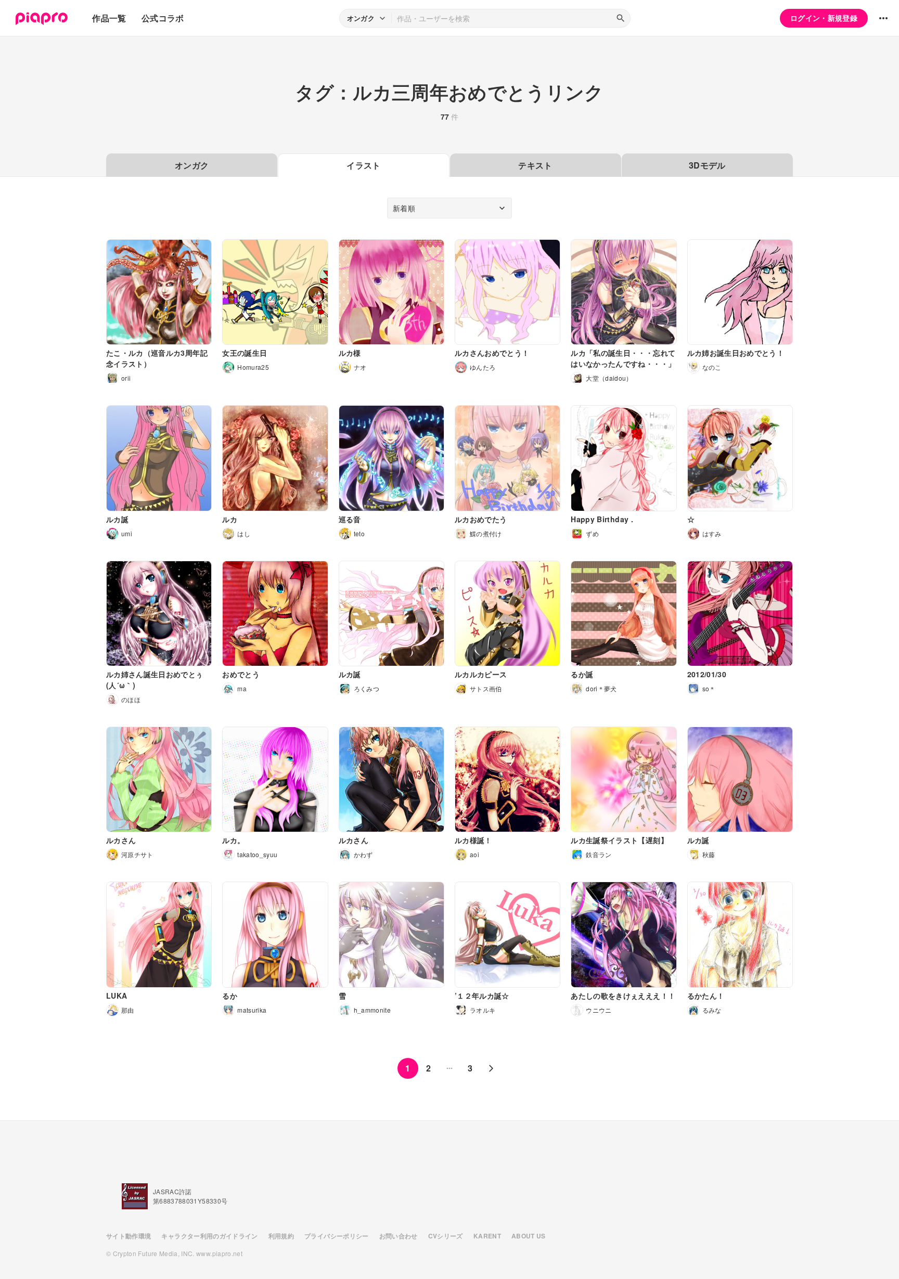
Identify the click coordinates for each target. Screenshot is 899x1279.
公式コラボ (163, 18)
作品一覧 (109, 18)
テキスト (535, 165)
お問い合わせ (398, 1236)
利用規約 (281, 1236)
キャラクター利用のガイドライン (209, 1236)
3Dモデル (707, 165)
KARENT (487, 1236)
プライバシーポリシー (336, 1236)
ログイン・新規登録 (823, 17)
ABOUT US (528, 1236)
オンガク (192, 165)
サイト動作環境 (128, 1236)
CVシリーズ (445, 1236)
